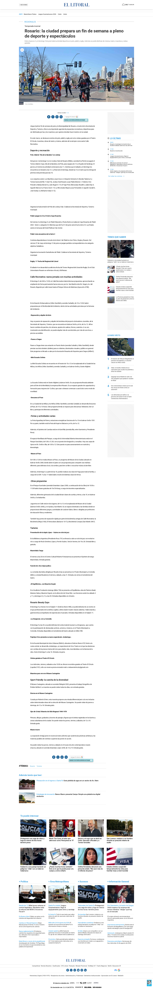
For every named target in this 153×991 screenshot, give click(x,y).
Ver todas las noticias (115, 176)
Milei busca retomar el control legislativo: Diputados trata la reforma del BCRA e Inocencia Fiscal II (121, 163)
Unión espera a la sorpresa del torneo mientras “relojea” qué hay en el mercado (122, 171)
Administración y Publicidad (74, 975)
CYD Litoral (64, 966)
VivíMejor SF (92, 966)
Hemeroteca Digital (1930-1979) (40, 975)
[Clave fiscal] (149, 986)
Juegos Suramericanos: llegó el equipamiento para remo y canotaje (120, 156)
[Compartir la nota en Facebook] (49, 117)
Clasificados (56, 966)
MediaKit (120, 975)
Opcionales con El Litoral (109, 975)
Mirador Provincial (81, 966)
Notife (110, 966)
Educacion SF (116, 966)
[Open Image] (22, 50)
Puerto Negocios (102, 966)
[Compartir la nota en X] (53, 117)
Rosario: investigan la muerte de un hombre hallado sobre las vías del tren (121, 144)
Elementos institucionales (92, 975)
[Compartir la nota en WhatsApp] (57, 117)
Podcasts (72, 966)
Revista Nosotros (46, 966)
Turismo (39, 766)
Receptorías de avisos (57, 975)
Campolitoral (36, 966)
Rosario (32, 766)
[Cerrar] (86, 120)
